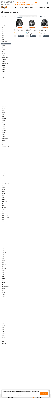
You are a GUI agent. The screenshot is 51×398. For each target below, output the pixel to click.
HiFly (3, 142)
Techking (3, 278)
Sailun (3, 266)
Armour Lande (4, 41)
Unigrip (3, 304)
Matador (3, 193)
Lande (3, 169)
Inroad (3, 150)
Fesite (3, 98)
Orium (3, 223)
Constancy (4, 73)
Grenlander (4, 130)
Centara (3, 65)
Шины (21, 7)
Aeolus (3, 23)
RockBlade (4, 260)
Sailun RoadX (4, 268)
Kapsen (3, 156)
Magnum (3, 187)
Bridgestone (4, 59)
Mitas (3, 205)
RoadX (3, 258)
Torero (3, 284)
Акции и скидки (41, 7)
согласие (35, 392)
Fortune (3, 110)
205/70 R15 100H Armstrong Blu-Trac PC (18, 30)
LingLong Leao (4, 185)
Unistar (3, 306)
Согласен (44, 393)
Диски (15, 7)
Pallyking (3, 231)
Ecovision (3, 92)
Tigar (3, 280)
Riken (3, 240)
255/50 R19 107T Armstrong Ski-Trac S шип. (31, 30)
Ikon (2, 144)
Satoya (3, 270)
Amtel (3, 31)
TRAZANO (4, 294)
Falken (3, 96)
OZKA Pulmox (4, 227)
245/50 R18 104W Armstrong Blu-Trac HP (43, 30)
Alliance (3, 27)
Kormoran (3, 165)
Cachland (3, 61)
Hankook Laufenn (5, 138)
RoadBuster (4, 244)
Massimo (3, 191)
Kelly (2, 158)
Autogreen (3, 49)
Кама (3, 341)
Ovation (3, 225)
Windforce (3, 327)
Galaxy (3, 116)
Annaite (3, 33)
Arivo (3, 37)
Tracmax (3, 292)
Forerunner (4, 106)
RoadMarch (4, 252)
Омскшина (4, 343)
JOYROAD (4, 152)
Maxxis (3, 197)
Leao (3, 179)
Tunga (3, 300)
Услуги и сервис (29, 7)
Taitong (3, 276)
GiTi (2, 122)
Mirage (3, 203)
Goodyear (3, 128)
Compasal (3, 69)
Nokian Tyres (4, 213)
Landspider (4, 173)
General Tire (4, 118)
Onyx (3, 221)
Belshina (3, 53)
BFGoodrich (4, 55)
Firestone (3, 102)
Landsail (3, 171)
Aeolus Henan (4, 25)
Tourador (3, 288)
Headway (3, 140)
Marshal (3, 189)
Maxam (3, 195)
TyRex (3, 302)
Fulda (3, 114)
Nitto (2, 211)
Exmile (3, 94)
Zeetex (3, 335)
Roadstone (4, 256)
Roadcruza (4, 246)
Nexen (3, 209)
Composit (3, 71)
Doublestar (4, 88)
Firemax (3, 100)
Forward (3, 112)
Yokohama (3, 333)
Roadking (3, 250)
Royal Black (4, 264)
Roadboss (3, 242)
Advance (3, 21)
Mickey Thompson (5, 201)
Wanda (3, 319)
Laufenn (3, 177)
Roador (3, 254)
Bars (2, 51)
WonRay (3, 331)
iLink (2, 148)
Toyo (2, 290)
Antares (3, 35)
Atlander (3, 45)
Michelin (3, 199)
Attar (2, 47)
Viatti (2, 308)
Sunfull (3, 274)
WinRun (3, 329)
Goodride (3, 124)
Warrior (3, 321)
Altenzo (3, 29)
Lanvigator (3, 175)
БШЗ (2, 339)
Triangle (3, 298)
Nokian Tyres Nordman (6, 217)
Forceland (3, 104)
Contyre (3, 77)
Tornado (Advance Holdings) (6, 286)
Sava (3, 272)
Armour (3, 39)
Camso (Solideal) (5, 63)
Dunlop (3, 90)
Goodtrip (3, 126)
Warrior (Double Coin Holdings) (6, 323)
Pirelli (3, 233)
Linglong (3, 181)
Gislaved (3, 120)
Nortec (3, 219)
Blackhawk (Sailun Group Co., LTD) (6, 57)
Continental (4, 75)
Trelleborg (3, 296)
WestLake (3, 325)
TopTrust (3, 282)
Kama (3, 154)
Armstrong (3, 43)
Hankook (3, 136)
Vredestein (4, 317)
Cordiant (3, 79)
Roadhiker (3, 248)
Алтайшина (4, 337)
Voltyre (3, 315)
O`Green (3, 229)
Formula (3, 108)
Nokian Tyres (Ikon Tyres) (6, 215)
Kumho (3, 167)
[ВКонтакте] (36, 2)
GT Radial (3, 134)
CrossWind (4, 81)
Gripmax (3, 132)
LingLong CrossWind (5, 183)
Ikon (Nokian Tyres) (5, 17)
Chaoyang (3, 67)
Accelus (3, 19)
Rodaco (3, 262)
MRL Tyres (4, 207)
